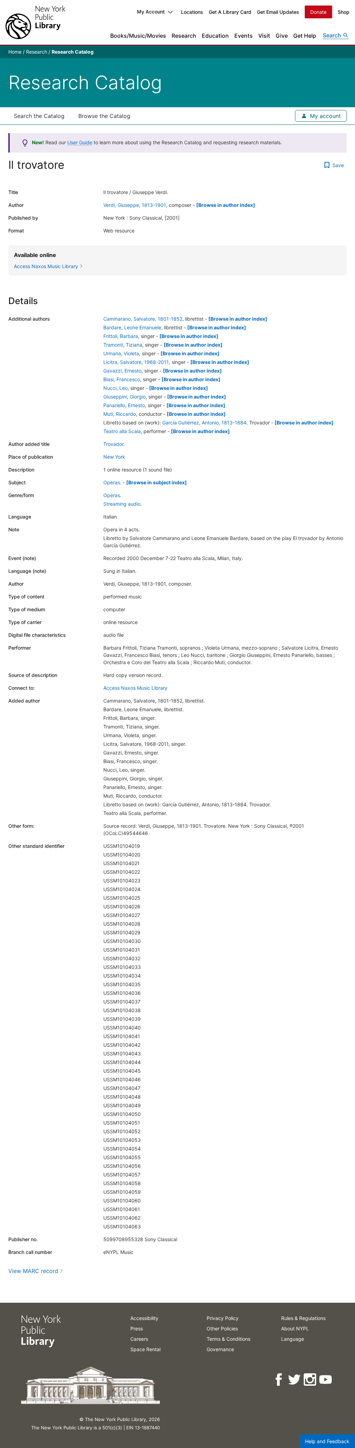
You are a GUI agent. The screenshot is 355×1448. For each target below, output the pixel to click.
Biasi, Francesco (121, 379)
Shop (343, 12)
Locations (192, 12)
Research (184, 35)
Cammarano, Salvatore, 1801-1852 (142, 319)
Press (136, 1328)
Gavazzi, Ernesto (122, 371)
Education (215, 35)
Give (282, 35)
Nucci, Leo (115, 388)
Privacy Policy (223, 1318)
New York (114, 457)
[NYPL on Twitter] (295, 1379)
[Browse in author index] (225, 205)
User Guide (79, 142)
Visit (264, 35)
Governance (220, 1349)
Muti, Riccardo (119, 414)
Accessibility (144, 1318)
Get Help (304, 35)
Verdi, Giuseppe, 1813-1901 (134, 205)
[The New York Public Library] (35, 22)
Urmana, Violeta (121, 353)
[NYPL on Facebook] (279, 1379)
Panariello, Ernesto (124, 405)
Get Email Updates (278, 12)
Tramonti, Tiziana (122, 345)
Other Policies (222, 1328)
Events (243, 35)
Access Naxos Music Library (135, 688)
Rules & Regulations (303, 1318)
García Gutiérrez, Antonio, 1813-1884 (204, 422)
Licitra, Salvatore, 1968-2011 (136, 362)
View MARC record (33, 1270)
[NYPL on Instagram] (310, 1379)
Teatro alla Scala (122, 431)
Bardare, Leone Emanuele (132, 327)
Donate (318, 12)
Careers (139, 1339)
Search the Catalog (39, 115)
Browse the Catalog (104, 115)
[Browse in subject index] (156, 482)
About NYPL (295, 1328)
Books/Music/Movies (138, 35)
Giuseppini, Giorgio (124, 397)
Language (292, 1339)
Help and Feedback (327, 1441)
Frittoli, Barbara (120, 336)
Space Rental (145, 1349)
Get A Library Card (230, 12)
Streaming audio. (122, 504)
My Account (151, 12)
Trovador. (114, 444)
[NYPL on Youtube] (326, 1379)
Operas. (112, 482)
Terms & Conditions (228, 1339)
